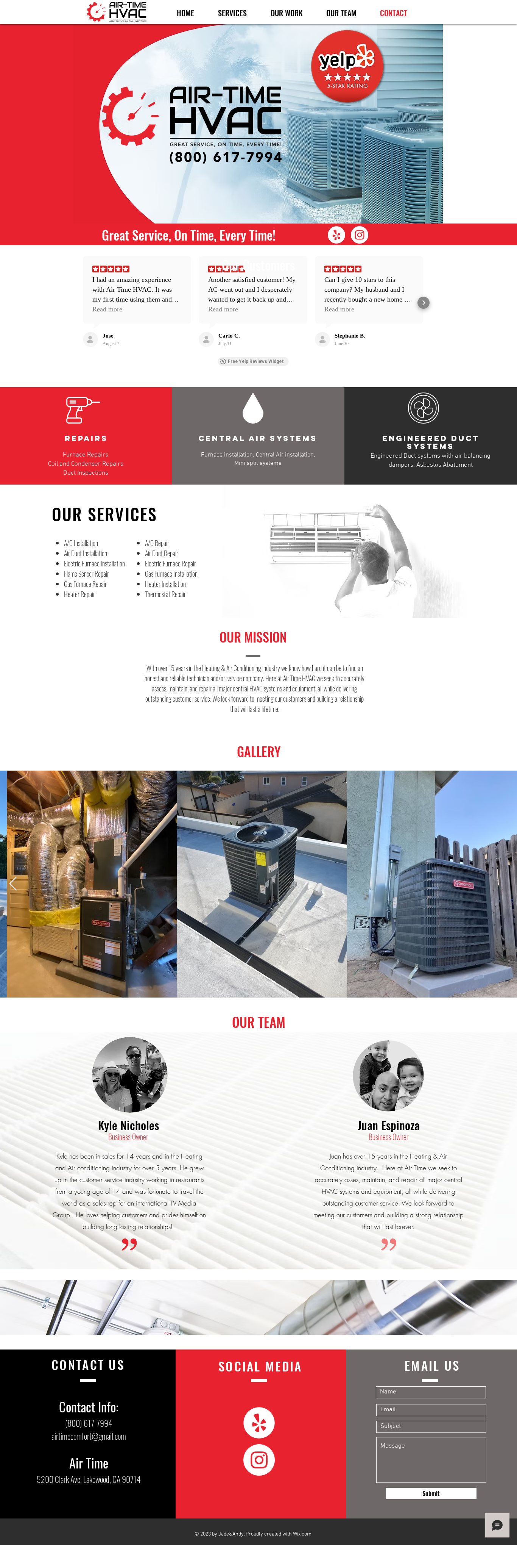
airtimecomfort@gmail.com (88, 1436)
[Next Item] (13, 884)
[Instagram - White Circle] (359, 235)
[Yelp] (336, 235)
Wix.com (302, 1534)
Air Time (88, 1462)
